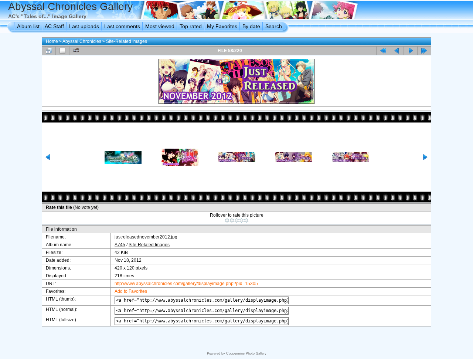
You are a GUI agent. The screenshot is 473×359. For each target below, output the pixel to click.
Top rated (191, 26)
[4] (241, 220)
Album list (28, 26)
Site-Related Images (126, 41)
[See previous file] (397, 51)
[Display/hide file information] (62, 51)
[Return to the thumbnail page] (48, 51)
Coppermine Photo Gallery (246, 353)
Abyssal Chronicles (81, 41)
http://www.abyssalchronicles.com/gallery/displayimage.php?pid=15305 (186, 283)
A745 (120, 244)
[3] (236, 220)
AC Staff (54, 26)
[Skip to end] (424, 51)
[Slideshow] (76, 51)
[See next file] (410, 51)
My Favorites (222, 26)
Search (273, 26)
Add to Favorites (131, 291)
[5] (246, 220)
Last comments (122, 26)
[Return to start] (383, 51)
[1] (227, 220)
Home (52, 41)
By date (251, 26)
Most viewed (159, 26)
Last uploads (84, 26)
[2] (231, 220)
